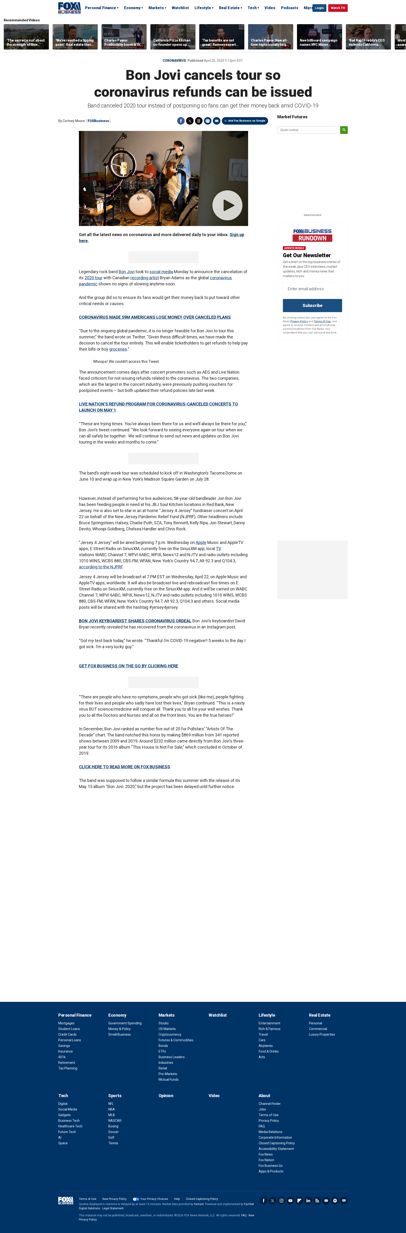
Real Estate (229, 8)
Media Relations (270, 1132)
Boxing (113, 1126)
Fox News (266, 1154)
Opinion (166, 1095)
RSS (317, 1200)
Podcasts (289, 8)
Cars (262, 1040)
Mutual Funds (169, 1079)
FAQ (262, 1126)
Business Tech (69, 1120)
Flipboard (299, 1200)
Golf (111, 1137)
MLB (111, 1115)
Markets (156, 8)
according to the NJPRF (100, 566)
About (264, 1095)
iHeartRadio (344, 1200)
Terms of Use (322, 321)
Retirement (66, 1063)
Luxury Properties (322, 1034)
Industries (166, 1063)
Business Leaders (172, 1057)
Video (270, 8)
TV (218, 548)
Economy (132, 8)
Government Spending (125, 1023)
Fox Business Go (271, 1166)
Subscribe (312, 305)
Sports (114, 1095)
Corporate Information (275, 1137)
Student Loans (69, 1029)
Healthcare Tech (70, 1126)
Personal (315, 1023)
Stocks (164, 1023)
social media (161, 271)
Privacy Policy (299, 321)
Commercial (318, 1029)
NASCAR (114, 1120)
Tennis (113, 1143)
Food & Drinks (269, 1051)
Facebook (181, 121)
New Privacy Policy (114, 1199)
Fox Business (69, 8)
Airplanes (266, 1046)
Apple (201, 542)
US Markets (167, 1029)
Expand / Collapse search (308, 8)
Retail (163, 1068)
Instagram (281, 1200)
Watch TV (338, 8)
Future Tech (67, 1132)
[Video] (163, 178)
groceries (118, 349)
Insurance (65, 1051)
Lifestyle (203, 8)
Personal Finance (100, 8)
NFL (111, 1104)
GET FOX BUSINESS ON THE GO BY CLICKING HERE (128, 665)
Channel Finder (270, 1104)
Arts (262, 1057)
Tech (252, 8)
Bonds (163, 1046)
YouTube (290, 1200)
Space (63, 1143)
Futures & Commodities (176, 1040)
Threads (199, 121)
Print (207, 121)
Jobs (262, 1109)
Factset (199, 1204)
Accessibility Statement (276, 1149)
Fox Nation (266, 1160)
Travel (263, 1034)
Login (319, 8)
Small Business (119, 1034)
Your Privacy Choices (154, 1199)
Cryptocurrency (170, 1034)
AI (59, 1137)
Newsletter (326, 1200)
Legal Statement (113, 1208)
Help (177, 1199)
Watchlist (180, 8)
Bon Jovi (127, 271)
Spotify (335, 1200)
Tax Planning (67, 1068)
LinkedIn (308, 1200)
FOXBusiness (98, 121)
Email (216, 121)
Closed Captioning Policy (277, 1143)
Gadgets (64, 1115)
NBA (111, 1109)
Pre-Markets (168, 1074)
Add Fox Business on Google (246, 120)
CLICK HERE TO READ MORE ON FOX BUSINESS (124, 766)
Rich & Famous (270, 1029)
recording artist (144, 277)
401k (62, 1057)
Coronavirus (174, 60)
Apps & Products (271, 1171)
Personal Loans (69, 1040)
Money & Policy (119, 1029)
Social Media (67, 1109)
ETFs (162, 1051)
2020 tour (93, 277)
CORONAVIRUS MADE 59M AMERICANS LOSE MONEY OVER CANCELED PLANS (155, 317)
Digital (62, 1104)
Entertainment (269, 1023)
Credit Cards (67, 1034)
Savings (64, 1046)
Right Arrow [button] (397, 37)
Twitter (190, 121)
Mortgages (66, 1023)
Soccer (113, 1132)
